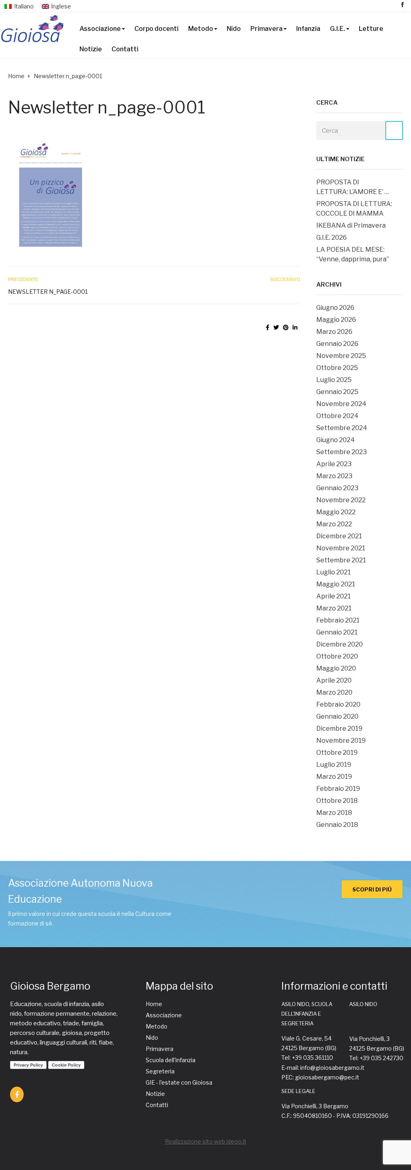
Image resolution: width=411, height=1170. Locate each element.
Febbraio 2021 (338, 620)
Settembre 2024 (341, 428)
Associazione (100, 28)
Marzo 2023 (334, 476)
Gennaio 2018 (337, 824)
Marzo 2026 (334, 331)
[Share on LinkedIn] (295, 327)
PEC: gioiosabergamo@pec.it (320, 1077)
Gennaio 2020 (337, 716)
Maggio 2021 (335, 584)
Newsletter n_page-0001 (47, 291)
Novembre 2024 (341, 404)
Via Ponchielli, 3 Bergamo (314, 1106)
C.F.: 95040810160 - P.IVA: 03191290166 (335, 1115)
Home (154, 1003)
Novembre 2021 (340, 548)
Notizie (90, 49)
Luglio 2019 (333, 764)
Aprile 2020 (334, 680)
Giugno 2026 (335, 307)
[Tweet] (276, 327)
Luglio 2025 (334, 380)
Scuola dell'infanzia (170, 1060)
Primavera (266, 28)
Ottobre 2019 (337, 752)
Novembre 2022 (341, 500)
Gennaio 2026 (337, 344)
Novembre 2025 (341, 356)
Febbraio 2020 (338, 704)
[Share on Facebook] (267, 327)
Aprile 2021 (333, 596)
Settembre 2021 (341, 560)
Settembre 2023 (341, 452)
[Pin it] (286, 327)
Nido (234, 28)
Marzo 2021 (334, 608)
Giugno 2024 (335, 440)
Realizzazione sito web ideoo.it (205, 1141)
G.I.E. (337, 28)
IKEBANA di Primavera (351, 225)
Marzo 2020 (334, 692)
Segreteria (160, 1071)
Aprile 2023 (334, 464)
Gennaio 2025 (337, 392)
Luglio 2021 (333, 572)
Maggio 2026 (336, 319)
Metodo (200, 28)
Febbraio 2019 (338, 788)
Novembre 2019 (341, 740)
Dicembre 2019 (339, 728)
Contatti (125, 49)
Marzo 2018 (334, 812)
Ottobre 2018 (337, 800)
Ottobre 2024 (337, 416)
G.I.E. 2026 (331, 237)
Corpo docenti (156, 28)
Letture (371, 28)
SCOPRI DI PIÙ (372, 889)
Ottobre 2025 (337, 368)
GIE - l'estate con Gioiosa (179, 1082)
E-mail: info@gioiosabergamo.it (322, 1067)
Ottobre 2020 (337, 656)
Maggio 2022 (336, 512)
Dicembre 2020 (339, 644)
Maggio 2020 (336, 668)
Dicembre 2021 (339, 536)
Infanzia (308, 28)
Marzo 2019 (334, 776)
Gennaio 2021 (337, 632)
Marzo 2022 (334, 524)
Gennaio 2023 (337, 488)
